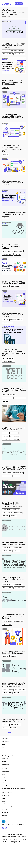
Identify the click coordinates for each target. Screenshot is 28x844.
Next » (10, 732)
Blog (3, 777)
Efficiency (5, 436)
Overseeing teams (19, 53)
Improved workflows (8, 689)
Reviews (4, 774)
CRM (3, 744)
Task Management (7, 756)
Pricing (4, 780)
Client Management (15, 286)
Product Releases (7, 804)
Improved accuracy (7, 322)
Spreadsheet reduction (8, 361)
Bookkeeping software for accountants (13, 789)
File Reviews (5, 759)
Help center (5, 783)
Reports (4, 762)
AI (5, 50)
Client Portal (5, 741)
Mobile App (5, 786)
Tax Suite (4, 750)
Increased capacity (8, 53)
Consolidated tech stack (16, 50)
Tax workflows (6, 439)
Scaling (16, 476)
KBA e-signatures (14, 436)
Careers (4, 801)
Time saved (17, 254)
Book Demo (5, 795)
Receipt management (20, 398)
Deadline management (17, 251)
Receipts (4, 753)
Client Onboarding (18, 472)
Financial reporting (8, 358)
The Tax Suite (15, 439)
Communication (6, 251)
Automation (5, 87)
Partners (4, 816)
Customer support (17, 547)
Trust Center (5, 813)
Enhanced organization (16, 319)
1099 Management (7, 472)
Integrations (5, 764)
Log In (3, 798)
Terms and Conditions (8, 807)
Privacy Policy (6, 810)
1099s (3, 747)
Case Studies (5, 771)
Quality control (7, 624)
